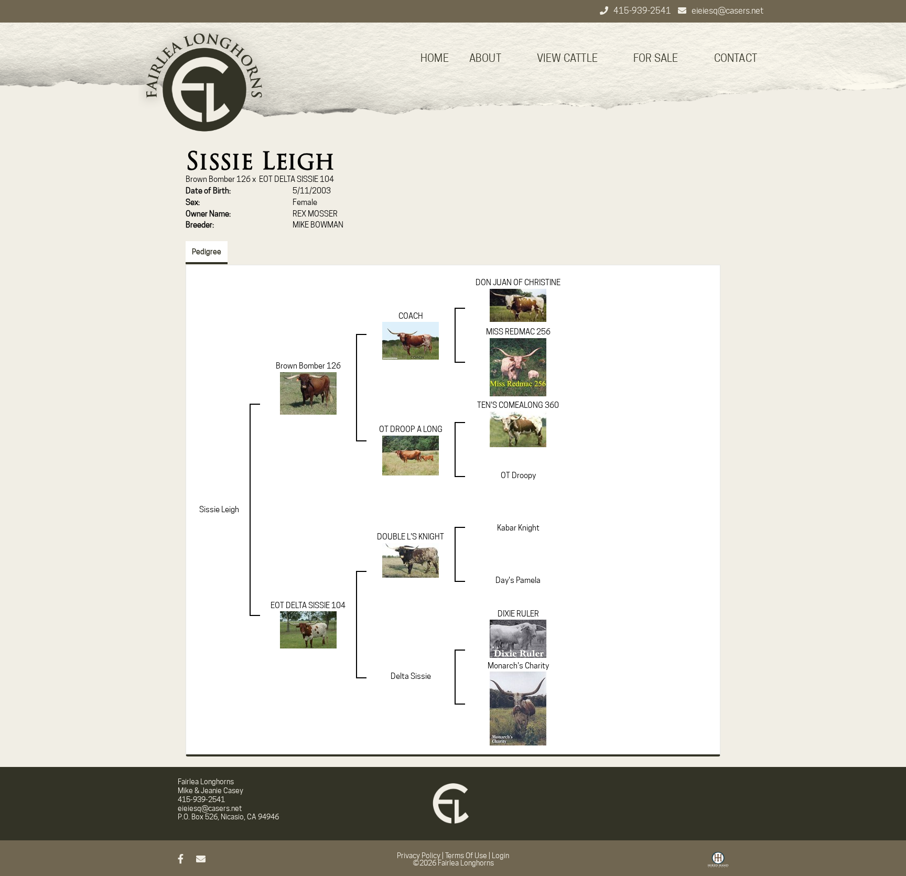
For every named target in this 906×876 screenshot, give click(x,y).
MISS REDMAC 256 (518, 332)
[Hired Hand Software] (718, 863)
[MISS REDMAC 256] (518, 366)
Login (500, 855)
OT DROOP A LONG (411, 429)
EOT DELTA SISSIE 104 (296, 179)
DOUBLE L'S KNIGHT (410, 537)
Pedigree (206, 251)
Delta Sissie (411, 676)
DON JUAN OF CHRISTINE (518, 282)
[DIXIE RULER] (518, 638)
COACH (410, 316)
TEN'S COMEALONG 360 (518, 405)
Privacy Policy (418, 855)
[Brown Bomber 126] (308, 392)
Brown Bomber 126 (218, 179)
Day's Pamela (518, 580)
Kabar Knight (518, 528)
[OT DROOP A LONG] (410, 455)
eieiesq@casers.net (727, 11)
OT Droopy (518, 475)
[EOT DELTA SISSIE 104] (308, 629)
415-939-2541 (643, 11)
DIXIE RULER (518, 614)
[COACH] (410, 340)
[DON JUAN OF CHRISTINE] (518, 304)
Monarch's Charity (518, 665)
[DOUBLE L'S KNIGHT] (410, 560)
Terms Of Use (466, 855)
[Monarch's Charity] (518, 708)
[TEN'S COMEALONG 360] (518, 429)
